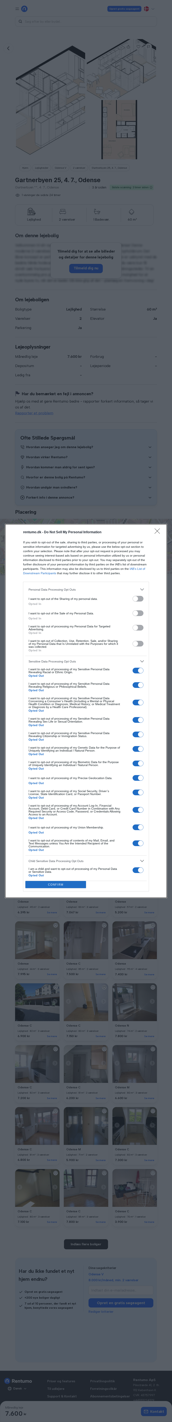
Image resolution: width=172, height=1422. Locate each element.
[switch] (138, 599)
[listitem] (86, 589)
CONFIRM (56, 884)
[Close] (159, 532)
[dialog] (86, 711)
